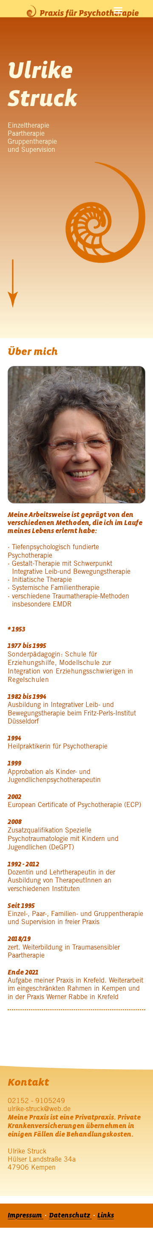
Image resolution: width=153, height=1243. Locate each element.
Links (105, 1215)
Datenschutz (70, 1215)
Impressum (25, 1215)
